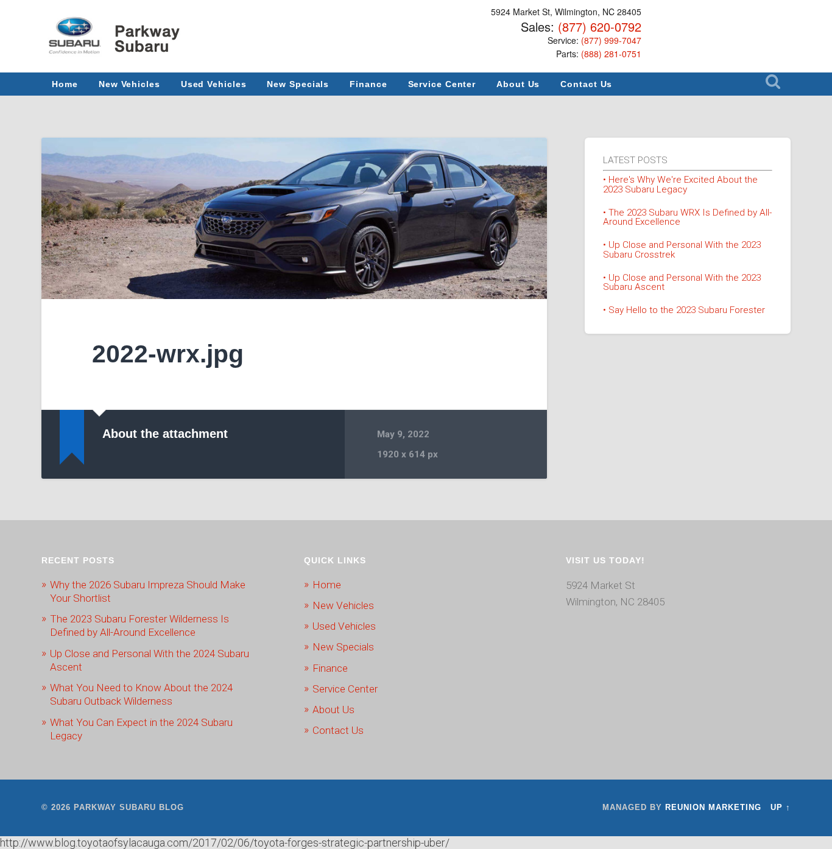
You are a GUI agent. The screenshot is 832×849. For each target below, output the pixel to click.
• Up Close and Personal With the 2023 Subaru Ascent (682, 282)
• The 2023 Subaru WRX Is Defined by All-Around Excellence (687, 217)
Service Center (442, 84)
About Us (518, 84)
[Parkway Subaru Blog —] (117, 37)
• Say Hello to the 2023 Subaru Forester (684, 310)
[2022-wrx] (294, 218)
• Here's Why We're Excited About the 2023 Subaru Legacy (680, 184)
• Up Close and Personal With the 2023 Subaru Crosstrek (682, 249)
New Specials (298, 84)
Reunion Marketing (713, 807)
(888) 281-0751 (611, 54)
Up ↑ (780, 807)
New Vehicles (129, 84)
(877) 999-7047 (611, 40)
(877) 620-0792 (599, 26)
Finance (368, 84)
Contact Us (586, 84)
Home (65, 84)
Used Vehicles (214, 84)
